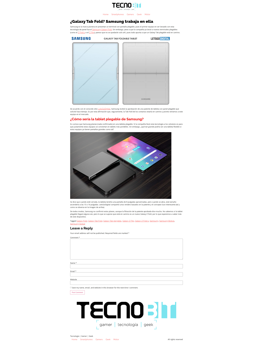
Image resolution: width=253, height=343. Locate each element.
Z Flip (91, 32)
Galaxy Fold (82, 221)
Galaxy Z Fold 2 (142, 221)
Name (73, 263)
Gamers (130, 14)
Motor (147, 14)
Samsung (154, 221)
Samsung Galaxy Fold (102, 29)
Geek (139, 14)
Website (73, 279)
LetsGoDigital (104, 109)
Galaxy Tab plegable (112, 221)
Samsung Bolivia (166, 221)
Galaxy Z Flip (128, 221)
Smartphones (117, 14)
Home (106, 14)
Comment (75, 237)
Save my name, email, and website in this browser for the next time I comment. (105, 288)
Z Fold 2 (81, 32)
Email (73, 271)
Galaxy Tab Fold (95, 221)
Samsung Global (77, 224)
